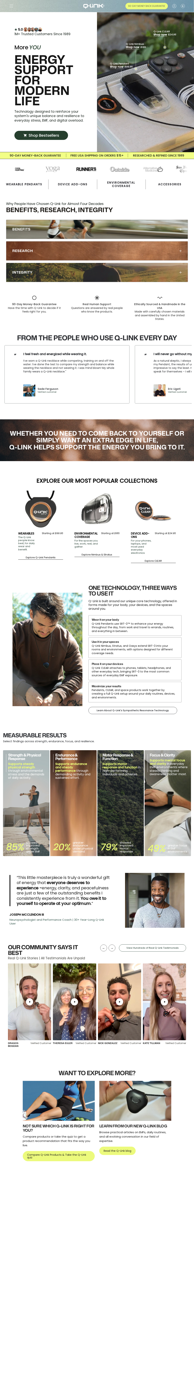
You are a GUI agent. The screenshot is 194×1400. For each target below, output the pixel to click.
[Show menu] (11, 6)
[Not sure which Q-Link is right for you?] (59, 1101)
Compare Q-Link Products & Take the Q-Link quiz (56, 1156)
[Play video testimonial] (29, 1001)
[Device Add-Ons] (153, 509)
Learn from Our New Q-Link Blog (133, 1126)
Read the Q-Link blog (117, 1151)
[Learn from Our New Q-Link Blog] (135, 1101)
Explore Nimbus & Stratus (97, 554)
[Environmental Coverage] (96, 509)
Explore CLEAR (153, 561)
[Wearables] (40, 509)
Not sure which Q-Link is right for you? (58, 1128)
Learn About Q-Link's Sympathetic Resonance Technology (133, 710)
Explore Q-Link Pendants (41, 557)
